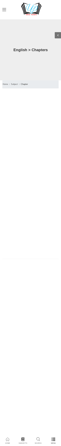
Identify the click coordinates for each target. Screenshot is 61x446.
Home (5, 84)
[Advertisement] (30, 187)
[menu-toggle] (4, 10)
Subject (14, 84)
